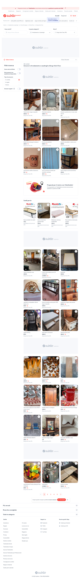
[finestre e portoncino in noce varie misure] (69, 103)
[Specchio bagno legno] (50, 428)
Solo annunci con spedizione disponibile (10, 73)
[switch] (19, 69)
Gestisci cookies (7, 541)
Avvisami (62, 499)
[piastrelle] (69, 263)
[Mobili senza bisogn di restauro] (32, 132)
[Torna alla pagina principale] (12, 15)
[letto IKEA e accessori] (50, 323)
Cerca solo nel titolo (9, 69)
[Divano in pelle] (69, 475)
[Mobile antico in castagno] (50, 399)
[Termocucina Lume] (69, 323)
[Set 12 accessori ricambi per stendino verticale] (50, 162)
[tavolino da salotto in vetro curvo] (69, 132)
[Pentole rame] (50, 369)
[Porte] (69, 369)
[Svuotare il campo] (74, 32)
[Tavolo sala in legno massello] (32, 103)
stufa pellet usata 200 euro (17, 20)
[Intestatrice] (50, 475)
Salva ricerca (10, 59)
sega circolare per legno (40, 20)
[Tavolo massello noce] (32, 263)
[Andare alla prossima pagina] (60, 494)
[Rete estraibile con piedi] (30, 214)
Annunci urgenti (8, 88)
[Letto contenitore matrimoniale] (43, 215)
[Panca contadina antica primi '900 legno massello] (50, 293)
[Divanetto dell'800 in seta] (69, 428)
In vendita (7, 79)
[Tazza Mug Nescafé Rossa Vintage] (69, 399)
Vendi (74, 16)
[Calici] (32, 369)
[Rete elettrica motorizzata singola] (71, 215)
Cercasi (7, 84)
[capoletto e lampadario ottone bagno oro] (32, 293)
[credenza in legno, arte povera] (69, 293)
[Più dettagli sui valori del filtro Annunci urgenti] (14, 88)
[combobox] (17, 32)
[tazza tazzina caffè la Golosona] (32, 162)
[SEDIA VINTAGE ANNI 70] (32, 428)
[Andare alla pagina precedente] (40, 494)
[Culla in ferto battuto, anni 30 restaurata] (50, 263)
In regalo (7, 82)
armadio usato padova (62, 20)
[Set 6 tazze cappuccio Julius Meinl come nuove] (32, 399)
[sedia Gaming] (32, 323)
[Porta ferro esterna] (50, 103)
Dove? (55, 29)
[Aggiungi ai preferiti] (39, 91)
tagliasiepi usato (29, 20)
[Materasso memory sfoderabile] (57, 215)
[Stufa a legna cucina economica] (69, 162)
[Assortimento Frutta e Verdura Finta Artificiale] (32, 475)
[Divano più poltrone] (50, 132)
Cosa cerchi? (8, 29)
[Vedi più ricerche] (76, 21)
